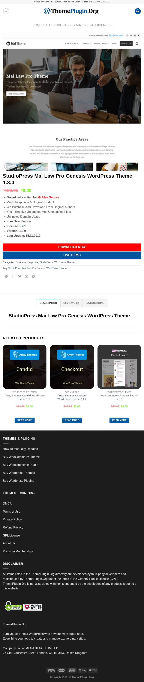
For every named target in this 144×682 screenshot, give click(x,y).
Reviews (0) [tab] (71, 303)
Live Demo (72, 255)
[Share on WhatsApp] (6, 277)
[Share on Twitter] (20, 277)
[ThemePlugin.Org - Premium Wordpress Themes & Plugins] (72, 11)
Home (36, 25)
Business (21, 262)
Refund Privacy (13, 527)
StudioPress (101, 25)
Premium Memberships (18, 551)
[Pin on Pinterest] (33, 277)
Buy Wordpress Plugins (18, 480)
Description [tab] (48, 303)
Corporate (33, 262)
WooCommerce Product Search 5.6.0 (119, 397)
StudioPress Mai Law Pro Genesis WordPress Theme (37, 268)
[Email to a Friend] (26, 277)
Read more (24, 420)
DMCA (7, 503)
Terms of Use (11, 511)
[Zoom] (7, 166)
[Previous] (3, 387)
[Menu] (6, 11)
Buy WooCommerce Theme (21, 457)
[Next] (141, 387)
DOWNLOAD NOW (72, 247)
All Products (57, 25)
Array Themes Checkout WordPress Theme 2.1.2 (71, 397)
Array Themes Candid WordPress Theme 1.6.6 (25, 397)
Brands (79, 25)
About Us (9, 543)
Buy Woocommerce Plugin (20, 464)
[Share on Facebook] (13, 277)
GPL (23, 226)
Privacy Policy (12, 519)
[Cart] (138, 11)
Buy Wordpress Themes (19, 472)
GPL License (11, 535)
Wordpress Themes (65, 262)
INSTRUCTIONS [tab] (95, 303)
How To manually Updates (20, 448)
